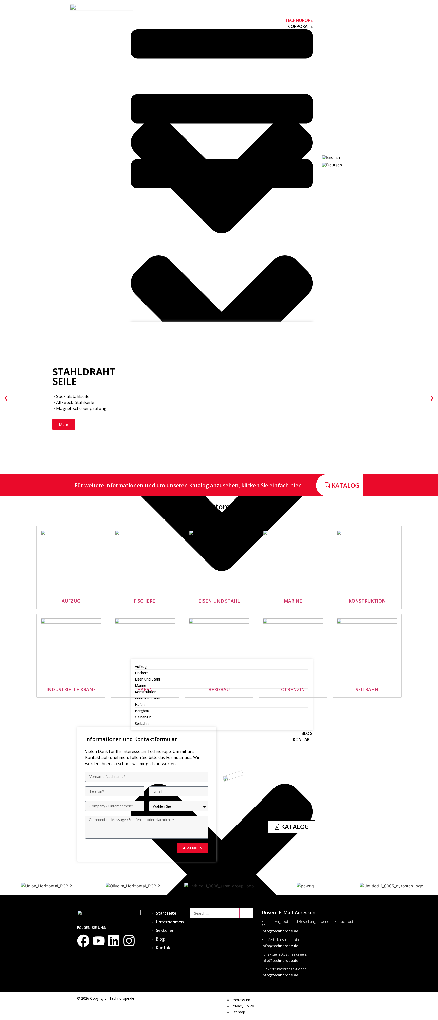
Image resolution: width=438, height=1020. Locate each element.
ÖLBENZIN (293, 689)
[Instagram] (129, 940)
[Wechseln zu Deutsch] (332, 164)
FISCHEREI (145, 601)
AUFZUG (71, 601)
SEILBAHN (367, 689)
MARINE (293, 601)
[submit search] (243, 913)
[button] (6, 398)
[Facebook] (83, 940)
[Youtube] (98, 940)
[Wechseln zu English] (331, 157)
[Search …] (214, 913)
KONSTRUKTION (367, 601)
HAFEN (145, 689)
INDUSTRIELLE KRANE (71, 689)
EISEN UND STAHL (219, 601)
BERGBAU (219, 689)
